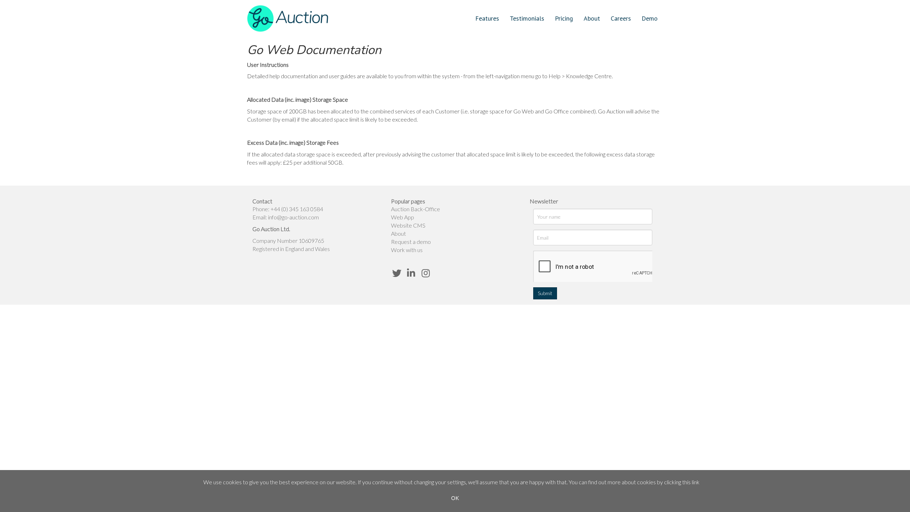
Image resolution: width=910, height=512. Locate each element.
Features (487, 18)
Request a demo (411, 241)
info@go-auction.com (293, 217)
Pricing (564, 18)
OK (455, 498)
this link (691, 482)
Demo (650, 18)
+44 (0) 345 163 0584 (297, 209)
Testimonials (527, 18)
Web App (402, 217)
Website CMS (408, 225)
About (592, 18)
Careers (621, 18)
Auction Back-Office (415, 209)
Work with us (407, 249)
